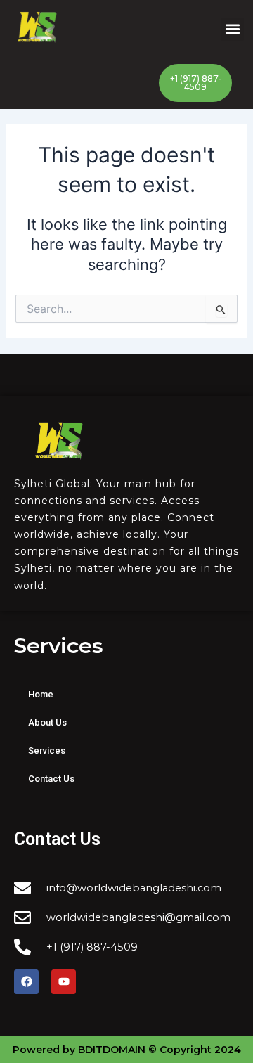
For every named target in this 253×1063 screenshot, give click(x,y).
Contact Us (51, 778)
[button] (232, 29)
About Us (47, 722)
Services (46, 750)
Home (40, 694)
